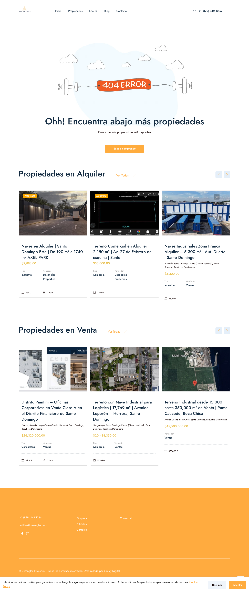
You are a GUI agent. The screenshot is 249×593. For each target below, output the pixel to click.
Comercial (126, 518)
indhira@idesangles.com (33, 525)
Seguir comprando (124, 149)
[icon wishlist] (74, 197)
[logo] (25, 10)
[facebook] (22, 533)
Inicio (58, 11)
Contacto (121, 11)
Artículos (82, 524)
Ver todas (122, 175)
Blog (107, 11)
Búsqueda (82, 518)
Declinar (217, 585)
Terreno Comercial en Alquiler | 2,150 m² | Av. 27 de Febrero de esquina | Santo (122, 251)
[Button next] (227, 174)
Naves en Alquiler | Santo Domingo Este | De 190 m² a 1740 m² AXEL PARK (52, 251)
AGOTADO (30, 195)
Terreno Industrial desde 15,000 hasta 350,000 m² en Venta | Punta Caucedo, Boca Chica (195, 407)
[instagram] (27, 533)
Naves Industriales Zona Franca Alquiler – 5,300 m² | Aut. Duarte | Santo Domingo (194, 251)
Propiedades (75, 11)
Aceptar (237, 585)
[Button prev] (218, 174)
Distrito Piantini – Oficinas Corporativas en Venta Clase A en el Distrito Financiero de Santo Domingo (52, 410)
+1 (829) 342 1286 (210, 11)
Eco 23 (93, 11)
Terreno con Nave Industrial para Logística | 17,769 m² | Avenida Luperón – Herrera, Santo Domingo (122, 410)
